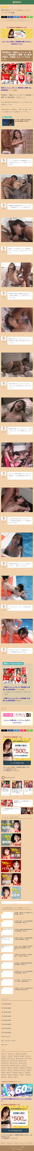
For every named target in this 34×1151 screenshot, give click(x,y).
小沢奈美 (4, 1067)
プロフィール (12, 1053)
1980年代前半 (7, 1004)
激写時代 (17, 2)
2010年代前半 (7, 1028)
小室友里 (24, 1065)
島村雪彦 (16, 1067)
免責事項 (23, 1147)
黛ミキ (16, 1077)
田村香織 (15, 1072)
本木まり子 (23, 1070)
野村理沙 (4, 708)
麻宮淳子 (11, 1077)
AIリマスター (7, 1036)
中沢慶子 (11, 1056)
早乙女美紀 (29, 1067)
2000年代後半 (7, 1024)
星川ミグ (4, 1070)
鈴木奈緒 (29, 1074)
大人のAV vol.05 (14, 1060)
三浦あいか (5, 1056)
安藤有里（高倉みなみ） (16, 1065)
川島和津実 (23, 1067)
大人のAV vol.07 (6, 1063)
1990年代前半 (4, 7)
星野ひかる (11, 1070)
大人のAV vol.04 (6, 1060)
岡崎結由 (10, 1067)
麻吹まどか (5, 1077)
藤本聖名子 (17, 1074)
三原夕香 (18, 1053)
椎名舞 (4, 1072)
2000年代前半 (7, 1020)
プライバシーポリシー (14, 1147)
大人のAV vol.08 (14, 1063)
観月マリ (23, 1074)
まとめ (5, 1044)
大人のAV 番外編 (6, 1065)
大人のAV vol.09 (23, 1063)
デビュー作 (5, 1053)
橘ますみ (9, 1072)
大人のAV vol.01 (12, 1058)
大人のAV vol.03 (29, 1058)
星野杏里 (17, 1070)
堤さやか (29, 1056)
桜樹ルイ (29, 1070)
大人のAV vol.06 (23, 1060)
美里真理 (10, 1074)
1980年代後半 (7, 1008)
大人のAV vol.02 (20, 1058)
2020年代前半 (7, 1032)
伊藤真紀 (17, 1056)
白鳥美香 (28, 1072)
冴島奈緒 (23, 1056)
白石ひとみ (22, 1072)
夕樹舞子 (4, 1058)
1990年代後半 (7, 1016)
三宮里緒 (24, 1053)
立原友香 (4, 1074)
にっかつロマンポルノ (9, 1040)
